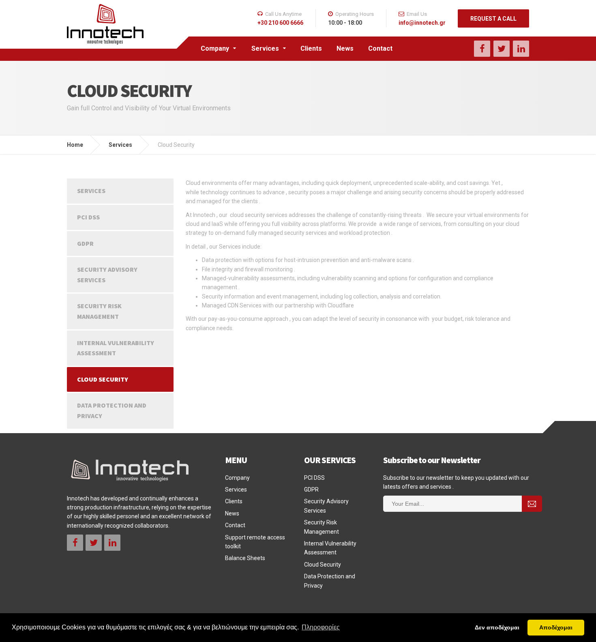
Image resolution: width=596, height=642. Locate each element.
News (345, 48)
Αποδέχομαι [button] (555, 627)
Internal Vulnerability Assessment (115, 348)
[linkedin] (521, 49)
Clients (311, 48)
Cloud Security (102, 379)
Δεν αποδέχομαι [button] (497, 627)
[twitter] (501, 49)
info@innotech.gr (422, 22)
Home (75, 145)
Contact (380, 48)
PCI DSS (88, 217)
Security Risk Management (99, 311)
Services (265, 48)
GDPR (85, 243)
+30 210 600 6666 (280, 22)
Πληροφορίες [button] (321, 627)
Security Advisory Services (107, 274)
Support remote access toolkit (255, 542)
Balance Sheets (245, 558)
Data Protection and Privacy (111, 410)
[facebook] (482, 49)
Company (215, 48)
